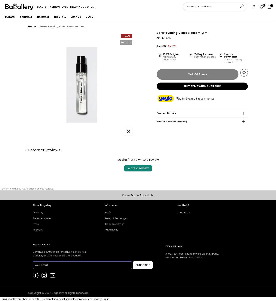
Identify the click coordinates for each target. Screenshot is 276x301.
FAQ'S (108, 212)
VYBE (65, 7)
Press (36, 224)
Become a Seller (42, 218)
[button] (189, 99)
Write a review (138, 168)
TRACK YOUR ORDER (83, 7)
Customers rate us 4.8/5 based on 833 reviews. (27, 188)
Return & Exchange (115, 218)
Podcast (37, 229)
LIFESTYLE (60, 16)
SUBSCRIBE (143, 265)
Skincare (26, 16)
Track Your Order (114, 224)
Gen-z (89, 16)
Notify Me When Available (202, 86)
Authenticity (111, 229)
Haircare (43, 16)
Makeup (10, 16)
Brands (76, 16)
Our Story (38, 212)
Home (32, 26)
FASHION (54, 7)
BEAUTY (42, 7)
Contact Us (183, 212)
